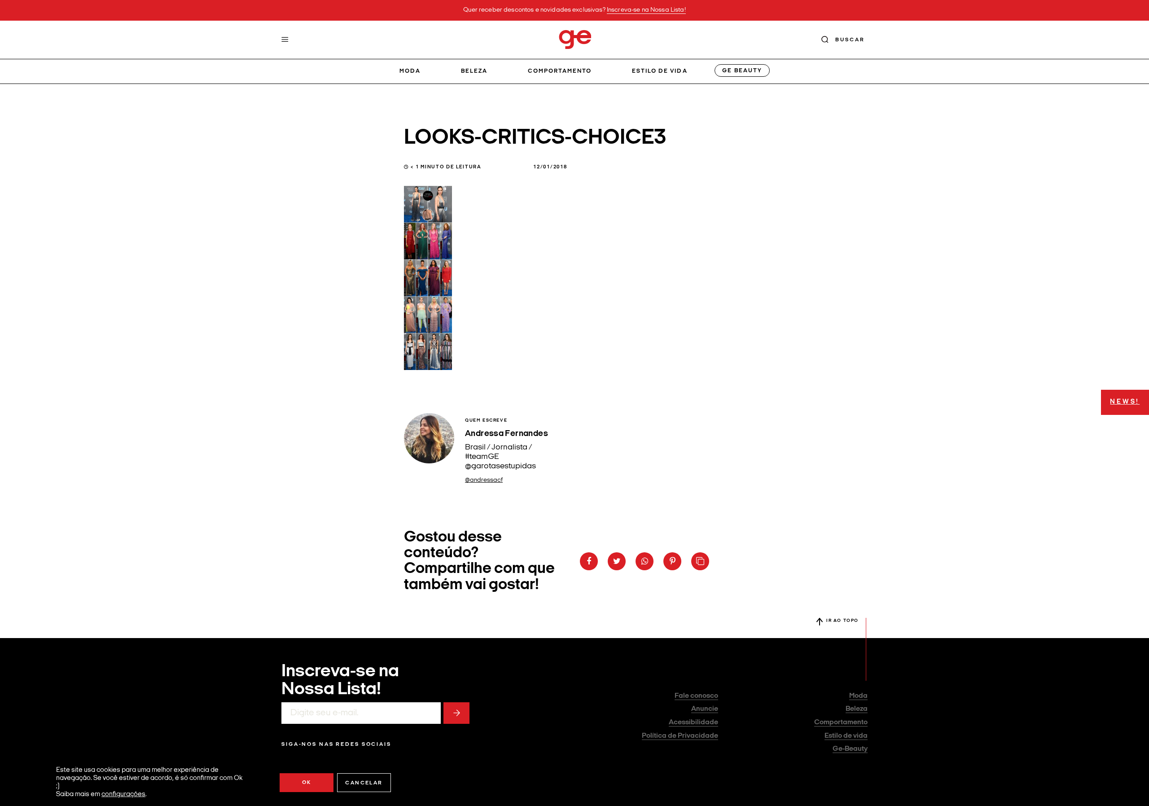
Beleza (474, 71)
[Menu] (285, 39)
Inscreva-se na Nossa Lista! (646, 10)
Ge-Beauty (850, 749)
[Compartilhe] (700, 561)
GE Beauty (742, 71)
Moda (410, 71)
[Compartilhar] (589, 561)
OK (306, 782)
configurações (123, 794)
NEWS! (1125, 402)
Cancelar (363, 783)
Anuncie (704, 709)
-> (456, 713)
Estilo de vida (660, 71)
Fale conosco (696, 696)
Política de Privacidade (680, 736)
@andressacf (484, 480)
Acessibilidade (693, 722)
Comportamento (560, 71)
